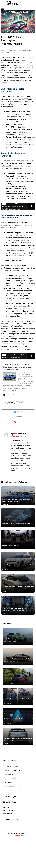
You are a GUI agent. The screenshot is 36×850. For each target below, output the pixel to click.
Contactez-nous (11, 819)
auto (17, 766)
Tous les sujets (10, 797)
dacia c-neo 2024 (11, 778)
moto (17, 790)
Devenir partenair (18, 836)
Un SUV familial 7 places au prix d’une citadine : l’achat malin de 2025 (17, 640)
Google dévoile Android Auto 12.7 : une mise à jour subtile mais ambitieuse (18, 720)
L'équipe (6, 807)
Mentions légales (9, 810)
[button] (30, 8)
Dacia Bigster (9, 774)
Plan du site (7, 814)
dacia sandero (10, 786)
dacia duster (9, 782)
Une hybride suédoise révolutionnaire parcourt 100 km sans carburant (18, 588)
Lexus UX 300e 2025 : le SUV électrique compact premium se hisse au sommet (16, 500)
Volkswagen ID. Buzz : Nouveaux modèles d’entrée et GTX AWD (16, 680)
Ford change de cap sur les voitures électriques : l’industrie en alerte (18, 740)
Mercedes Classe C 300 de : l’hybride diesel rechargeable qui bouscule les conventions (15, 609)
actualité (11, 402)
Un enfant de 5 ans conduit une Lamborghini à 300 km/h (17, 700)
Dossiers (8, 790)
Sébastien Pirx (16, 436)
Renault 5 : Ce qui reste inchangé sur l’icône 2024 (16, 523)
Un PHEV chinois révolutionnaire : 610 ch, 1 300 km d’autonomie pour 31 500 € (16, 544)
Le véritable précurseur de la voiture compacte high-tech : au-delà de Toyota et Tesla (17, 566)
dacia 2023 (17, 770)
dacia (7, 770)
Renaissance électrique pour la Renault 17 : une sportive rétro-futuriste (18, 660)
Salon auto (20, 402)
